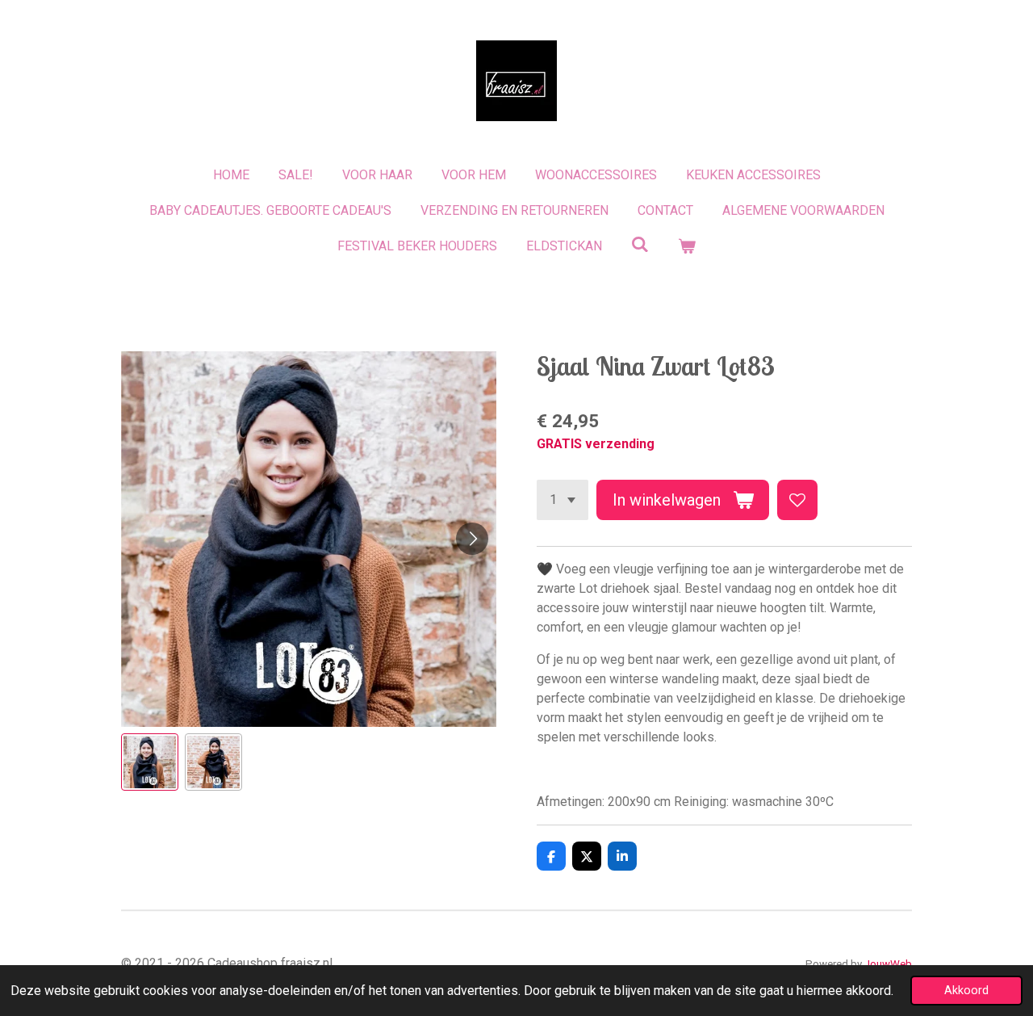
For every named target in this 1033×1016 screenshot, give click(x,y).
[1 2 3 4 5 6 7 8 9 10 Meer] (562, 500)
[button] (149, 762)
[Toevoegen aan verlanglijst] (797, 500)
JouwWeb (888, 964)
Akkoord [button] (966, 990)
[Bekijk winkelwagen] (686, 246)
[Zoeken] (640, 244)
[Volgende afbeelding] (472, 539)
